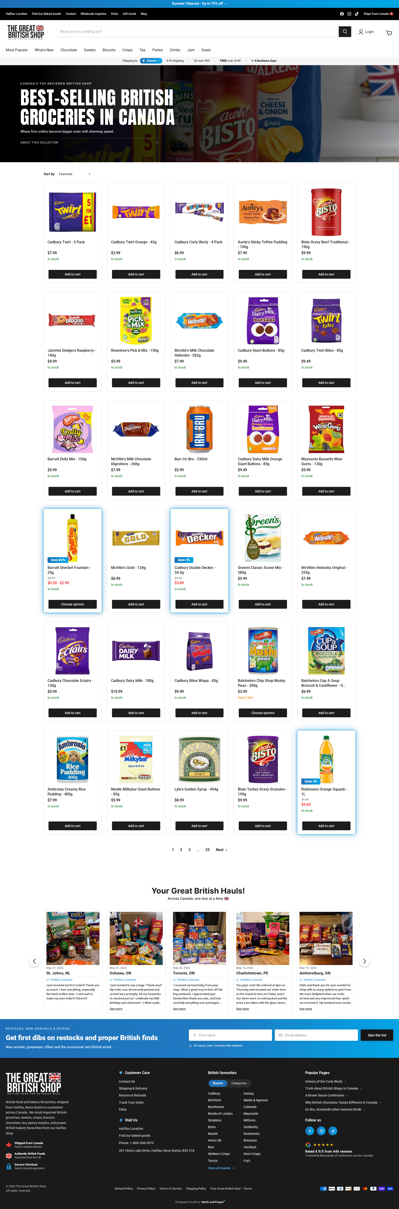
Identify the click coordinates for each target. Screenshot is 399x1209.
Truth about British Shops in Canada (331, 1088)
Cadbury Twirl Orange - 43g (134, 242)
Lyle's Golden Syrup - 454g (196, 789)
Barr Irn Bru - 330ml (191, 459)
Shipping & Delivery (133, 1088)
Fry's (247, 1161)
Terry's (213, 1161)
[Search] (345, 31)
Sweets (90, 50)
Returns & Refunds (132, 1095)
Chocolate (68, 50)
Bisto (212, 1127)
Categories (239, 1083)
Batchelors (216, 1107)
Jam (191, 50)
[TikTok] (332, 1131)
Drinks (175, 50)
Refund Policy (124, 1188)
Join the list (377, 1035)
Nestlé (213, 1134)
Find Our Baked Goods (46, 13)
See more (116, 1009)
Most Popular (17, 50)
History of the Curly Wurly (323, 1081)
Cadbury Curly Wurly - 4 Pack (198, 242)
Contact (71, 13)
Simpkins (214, 1120)
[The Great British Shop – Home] (25, 32)
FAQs (114, 13)
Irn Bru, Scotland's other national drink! (333, 1109)
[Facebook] (309, 1131)
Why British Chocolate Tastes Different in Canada (341, 1102)
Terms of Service (170, 1188)
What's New (44, 50)
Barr (211, 1147)
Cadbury (214, 1093)
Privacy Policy (146, 1188)
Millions (249, 1120)
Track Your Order (131, 1102)
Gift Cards (129, 13)
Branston (250, 1140)
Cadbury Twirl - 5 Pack (66, 242)
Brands (218, 1083)
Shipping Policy (196, 1188)
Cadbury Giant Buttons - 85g (261, 350)
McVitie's (214, 1100)
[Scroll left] (34, 961)
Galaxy (249, 1093)
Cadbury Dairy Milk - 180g (132, 680)
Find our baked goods (134, 1135)
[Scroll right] (364, 961)
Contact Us (127, 1081)
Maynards (251, 1113)
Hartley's (250, 1147)
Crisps (127, 50)
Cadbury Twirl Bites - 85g (322, 350)
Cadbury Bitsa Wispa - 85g (196, 680)
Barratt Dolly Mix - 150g (67, 459)
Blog (144, 13)
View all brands (219, 1168)
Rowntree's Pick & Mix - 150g (135, 350)
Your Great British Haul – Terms (231, 1188)
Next (220, 850)
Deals (206, 50)
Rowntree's (252, 1134)
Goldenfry (251, 1127)
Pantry (157, 50)
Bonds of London (220, 1113)
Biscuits (109, 50)
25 (208, 850)
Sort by (49, 174)
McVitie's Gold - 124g (128, 567)
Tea (142, 50)
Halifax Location (16, 13)
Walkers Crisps (219, 1154)
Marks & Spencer (256, 1100)
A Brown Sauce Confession (324, 1095)
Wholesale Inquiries (93, 13)
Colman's (250, 1107)
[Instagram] (321, 1131)
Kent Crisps (252, 1154)
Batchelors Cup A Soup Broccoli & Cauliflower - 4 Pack (322, 685)
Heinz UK (214, 1140)
